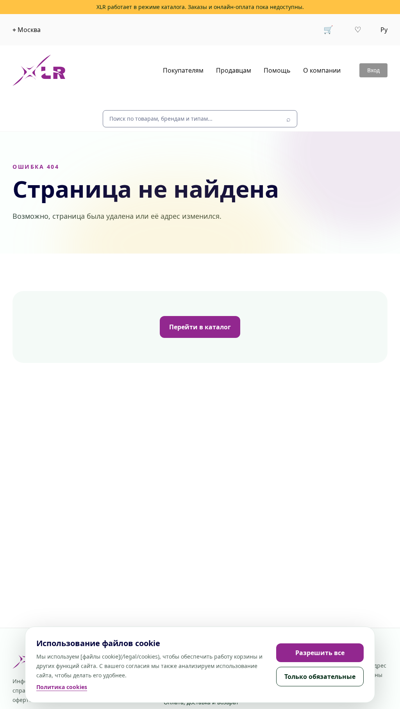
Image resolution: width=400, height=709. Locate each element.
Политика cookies (61, 687)
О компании (322, 70)
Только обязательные (319, 676)
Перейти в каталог (200, 327)
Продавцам (233, 70)
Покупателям (183, 70)
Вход (373, 70)
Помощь (277, 70)
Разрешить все (320, 652)
